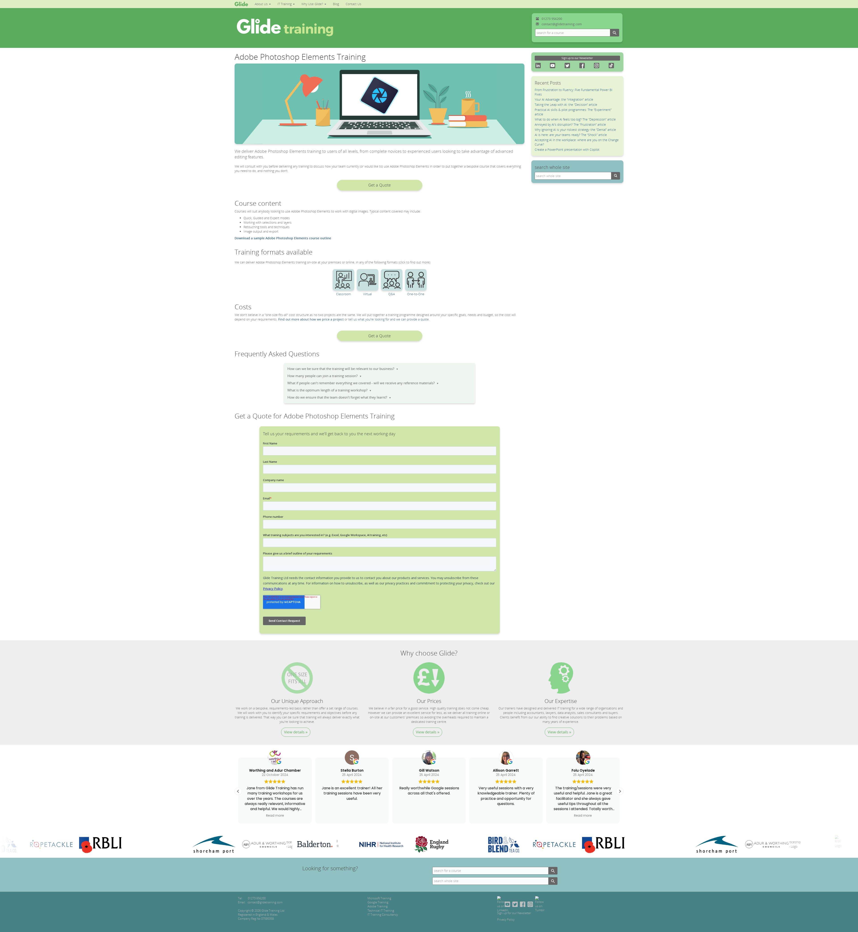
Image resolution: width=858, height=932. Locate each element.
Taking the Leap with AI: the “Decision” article (566, 104)
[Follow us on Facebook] (522, 904)
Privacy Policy (506, 919)
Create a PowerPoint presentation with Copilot (567, 149)
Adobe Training (378, 906)
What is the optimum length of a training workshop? (329, 390)
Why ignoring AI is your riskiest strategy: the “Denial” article (575, 129)
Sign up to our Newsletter (577, 58)
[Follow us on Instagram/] (530, 904)
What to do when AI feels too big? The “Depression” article (575, 119)
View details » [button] (295, 732)
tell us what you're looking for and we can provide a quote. (388, 319)
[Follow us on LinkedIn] (502, 904)
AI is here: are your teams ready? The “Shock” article (571, 135)
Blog (336, 4)
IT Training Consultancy (383, 915)
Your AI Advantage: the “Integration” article (564, 99)
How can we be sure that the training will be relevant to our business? (342, 368)
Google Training (378, 902)
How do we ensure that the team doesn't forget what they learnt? (339, 397)
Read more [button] (538, 815)
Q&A (391, 294)
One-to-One (415, 294)
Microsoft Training (379, 898)
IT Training (285, 4)
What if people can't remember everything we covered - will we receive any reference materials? (363, 383)
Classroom (343, 294)
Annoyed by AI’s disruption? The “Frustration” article (570, 124)
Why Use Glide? (312, 4)
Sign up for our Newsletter (514, 913)
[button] (380, 185)
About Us (262, 4)
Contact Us (353, 4)
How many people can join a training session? (324, 376)
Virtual (367, 294)
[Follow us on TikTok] (540, 904)
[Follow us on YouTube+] (507, 904)
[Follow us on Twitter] (515, 904)
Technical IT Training (381, 911)
